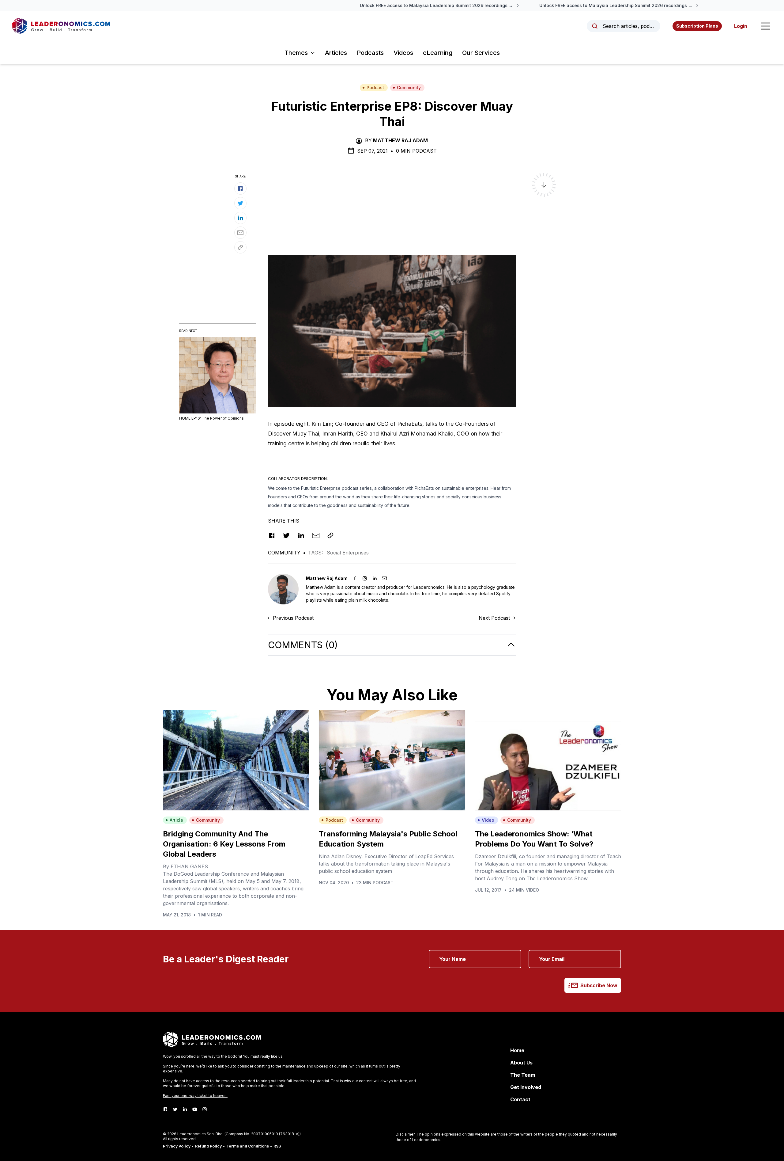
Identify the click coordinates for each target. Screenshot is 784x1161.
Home (517, 1050)
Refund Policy (208, 1146)
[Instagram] (204, 1109)
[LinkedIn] (185, 1109)
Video (488, 820)
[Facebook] (165, 1109)
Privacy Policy (176, 1146)
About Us (521, 1063)
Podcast (375, 87)
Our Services (481, 52)
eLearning (437, 52)
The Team (522, 1075)
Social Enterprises (348, 553)
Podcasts (370, 52)
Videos (403, 52)
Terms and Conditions (247, 1146)
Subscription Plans (697, 26)
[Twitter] (175, 1109)
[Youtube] (194, 1109)
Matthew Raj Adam (400, 140)
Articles (336, 52)
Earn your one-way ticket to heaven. (195, 1095)
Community (409, 87)
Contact (520, 1099)
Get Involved (525, 1087)
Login (740, 26)
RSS (277, 1146)
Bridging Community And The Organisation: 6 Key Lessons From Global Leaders (224, 843)
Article (176, 820)
